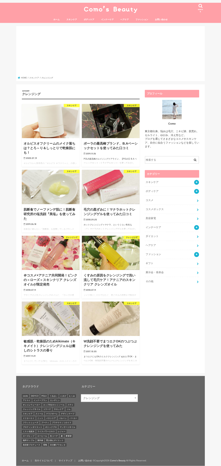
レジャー (62, 432)
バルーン (63, 418)
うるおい (53, 396)
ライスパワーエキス (46, 432)
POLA (44, 396)
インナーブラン (40, 400)
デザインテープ (67, 414)
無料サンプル (28, 440)
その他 (149, 281)
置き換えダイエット (55, 440)
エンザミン (55, 400)
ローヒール (42, 436)
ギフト (149, 263)
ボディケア (89, 19)
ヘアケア (124, 19)
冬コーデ (54, 436)
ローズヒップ (28, 436)
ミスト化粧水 (28, 432)
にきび (63, 396)
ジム (69, 409)
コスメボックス (155, 209)
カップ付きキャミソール (54, 405)
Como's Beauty (117, 460)
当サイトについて (44, 460)
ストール (39, 414)
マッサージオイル (67, 427)
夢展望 (69, 436)
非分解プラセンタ (58, 445)
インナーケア (107, 19)
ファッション (142, 19)
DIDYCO (35, 396)
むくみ (72, 396)
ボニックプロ (51, 427)
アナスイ (27, 400)
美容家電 (151, 218)
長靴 (45, 445)
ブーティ (45, 423)
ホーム (56, 19)
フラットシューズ (30, 423)
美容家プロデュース (31, 445)
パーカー (73, 418)
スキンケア (71, 19)
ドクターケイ (28, 418)
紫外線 (40, 440)
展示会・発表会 (155, 272)
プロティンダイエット (32, 427)
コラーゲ (47, 409)
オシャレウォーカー (31, 405)
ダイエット (152, 236)
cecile (25, 396)
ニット (40, 418)
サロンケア (59, 409)
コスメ (149, 200)
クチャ (70, 405)
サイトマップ (65, 460)
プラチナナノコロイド (61, 423)
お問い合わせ (161, 19)
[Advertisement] (110, 52)
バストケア (51, 418)
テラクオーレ (52, 414)
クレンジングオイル (31, 409)
